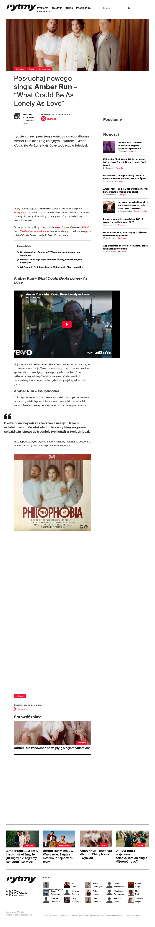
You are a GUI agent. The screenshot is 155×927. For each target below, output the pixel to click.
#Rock (31, 69)
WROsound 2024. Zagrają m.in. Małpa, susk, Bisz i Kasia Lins (51, 267)
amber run (19, 696)
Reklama (64, 915)
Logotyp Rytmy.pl (133, 915)
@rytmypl (51, 119)
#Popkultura (83, 8)
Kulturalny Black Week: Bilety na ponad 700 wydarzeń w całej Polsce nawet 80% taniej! (124, 162)
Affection (86, 227)
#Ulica (69, 8)
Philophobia (21, 212)
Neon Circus (62, 227)
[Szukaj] (129, 8)
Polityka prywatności (114, 915)
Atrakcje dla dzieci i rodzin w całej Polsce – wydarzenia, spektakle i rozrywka (133, 205)
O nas (45, 915)
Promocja (54, 915)
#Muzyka (56, 8)
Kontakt (73, 915)
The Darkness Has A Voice (33, 231)
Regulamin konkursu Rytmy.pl (91, 915)
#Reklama (42, 8)
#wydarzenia (44, 11)
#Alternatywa (44, 69)
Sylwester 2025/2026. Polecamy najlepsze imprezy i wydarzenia (130, 145)
